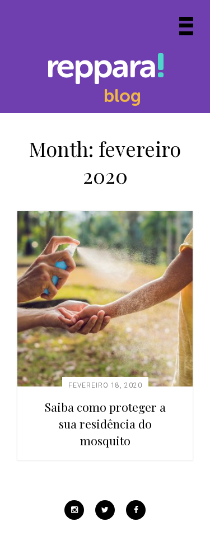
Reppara (101, 68)
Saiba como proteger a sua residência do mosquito (105, 423)
